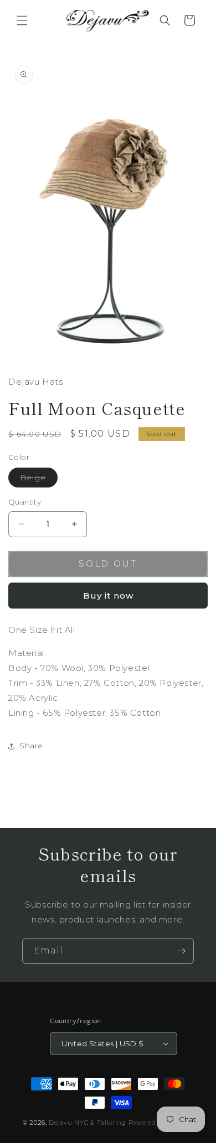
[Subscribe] (181, 951)
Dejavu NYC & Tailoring (87, 1122)
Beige (39, 479)
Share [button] (31, 746)
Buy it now (108, 595)
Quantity (24, 501)
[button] (22, 20)
